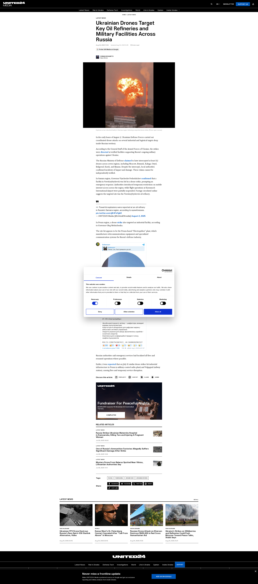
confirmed (146, 178)
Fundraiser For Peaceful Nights (124, 403)
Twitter (139, 484)
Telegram (127, 484)
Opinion (160, 10)
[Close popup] (255, 571)
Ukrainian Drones (142, 478)
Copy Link (114, 488)
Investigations (126, 10)
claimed (128, 161)
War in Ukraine (98, 10)
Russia (110, 478)
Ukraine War (130, 478)
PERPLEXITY (122, 377)
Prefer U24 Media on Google (108, 49)
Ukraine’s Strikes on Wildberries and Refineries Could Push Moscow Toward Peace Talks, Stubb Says (180, 534)
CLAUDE (146, 377)
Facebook (114, 484)
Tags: (98, 478)
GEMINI (157, 377)
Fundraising (119, 478)
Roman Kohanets (106, 56)
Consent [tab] (99, 277)
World (137, 10)
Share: (98, 486)
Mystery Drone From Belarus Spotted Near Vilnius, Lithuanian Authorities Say (119, 463)
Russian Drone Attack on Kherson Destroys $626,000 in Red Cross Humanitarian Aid (146, 533)
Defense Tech (112, 10)
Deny (100, 312)
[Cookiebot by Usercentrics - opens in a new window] (163, 270)
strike (119, 222)
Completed (111, 415)
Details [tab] (129, 277)
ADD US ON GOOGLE (163, 576)
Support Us (243, 4)
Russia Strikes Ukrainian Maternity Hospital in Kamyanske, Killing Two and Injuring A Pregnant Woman (120, 434)
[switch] (118, 303)
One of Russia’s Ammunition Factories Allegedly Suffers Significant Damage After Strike (122, 449)
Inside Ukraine (171, 10)
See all (196, 499)
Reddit (150, 484)
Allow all (158, 312)
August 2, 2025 (138, 215)
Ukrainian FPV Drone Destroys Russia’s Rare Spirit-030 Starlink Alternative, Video (75, 533)
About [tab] (159, 277)
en (217, 4)
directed (104, 152)
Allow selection (129, 312)
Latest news (131, 14)
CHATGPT (135, 377)
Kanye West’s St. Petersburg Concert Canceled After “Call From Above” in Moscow (111, 533)
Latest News (84, 10)
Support (180, 565)
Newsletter (228, 4)
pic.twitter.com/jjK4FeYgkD (109, 213)
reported (112, 364)
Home (124, 14)
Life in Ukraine (148, 10)
